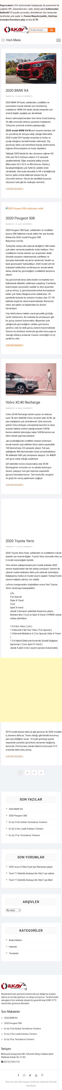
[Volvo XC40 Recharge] (31, 379)
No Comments (26, 96)
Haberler (10, 96)
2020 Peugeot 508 (20, 218)
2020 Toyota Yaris (20, 541)
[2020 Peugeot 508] (24, 208)
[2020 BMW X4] (31, 68)
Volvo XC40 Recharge (23, 402)
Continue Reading (16, 188)
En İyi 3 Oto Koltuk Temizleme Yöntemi (28, 822)
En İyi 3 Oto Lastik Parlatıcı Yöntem (26, 828)
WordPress (31, 1086)
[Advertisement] (31, 690)
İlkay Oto (9, 1082)
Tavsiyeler (14, 953)
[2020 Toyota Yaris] (34, 518)
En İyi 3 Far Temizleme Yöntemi (24, 835)
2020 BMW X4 (17, 90)
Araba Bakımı (15, 940)
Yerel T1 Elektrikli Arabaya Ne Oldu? (26, 873)
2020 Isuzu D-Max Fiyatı (20, 867)
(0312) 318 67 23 (11, 1062)
